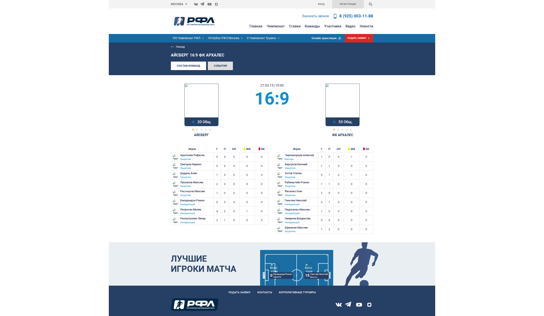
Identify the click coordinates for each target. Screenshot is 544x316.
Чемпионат (276, 26)
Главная (255, 26)
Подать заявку (239, 292)
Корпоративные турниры (297, 292)
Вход (321, 4)
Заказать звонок (315, 16)
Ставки (294, 26)
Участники (332, 26)
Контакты (264, 292)
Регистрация (348, 4)
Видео (351, 26)
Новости (366, 26)
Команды (312, 26)
